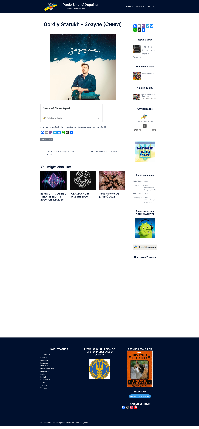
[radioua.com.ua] (145, 247)
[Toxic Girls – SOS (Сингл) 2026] (112, 181)
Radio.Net (44, 377)
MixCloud (44, 366)
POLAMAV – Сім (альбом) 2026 (79, 195)
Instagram (44, 363)
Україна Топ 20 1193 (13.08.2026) (148, 95)
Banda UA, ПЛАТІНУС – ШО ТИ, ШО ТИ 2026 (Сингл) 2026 (53, 196)
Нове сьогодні (46, 139)
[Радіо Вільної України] (50, 6)
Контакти (150, 6)
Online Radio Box (47, 369)
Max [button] (155, 130)
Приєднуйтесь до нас (141, 396)
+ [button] (153, 130)
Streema (43, 382)
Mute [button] (135, 130)
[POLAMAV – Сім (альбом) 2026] (83, 181)
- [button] (137, 130)
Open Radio (45, 371)
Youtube (43, 388)
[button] (145, 126)
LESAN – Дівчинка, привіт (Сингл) (103, 151)
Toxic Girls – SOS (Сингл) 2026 (109, 195)
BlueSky (43, 357)
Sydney (85, 423)
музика (128, 6)
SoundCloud (45, 380)
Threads (43, 385)
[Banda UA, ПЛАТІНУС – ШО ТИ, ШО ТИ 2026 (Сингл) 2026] (53, 181)
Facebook (44, 360)
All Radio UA (45, 355)
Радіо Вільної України (80, 5)
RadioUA (43, 374)
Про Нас (139, 6)
